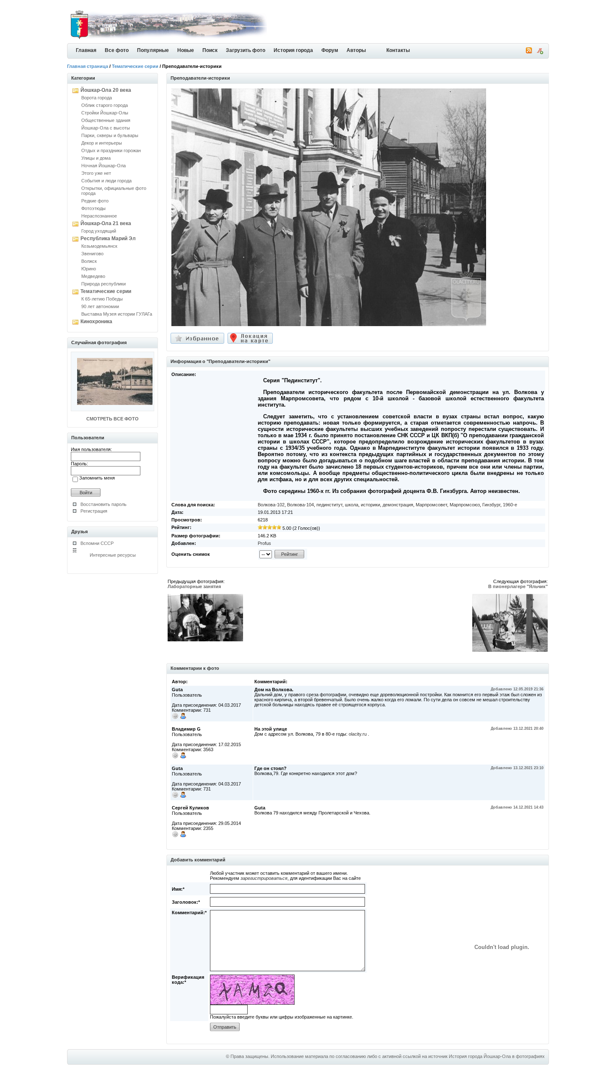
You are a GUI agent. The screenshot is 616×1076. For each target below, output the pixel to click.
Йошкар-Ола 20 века (105, 90)
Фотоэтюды (93, 208)
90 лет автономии (100, 306)
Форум (329, 50)
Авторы (356, 50)
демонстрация (398, 504)
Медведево (93, 276)
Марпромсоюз (465, 504)
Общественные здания (105, 120)
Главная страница (87, 66)
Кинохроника (96, 321)
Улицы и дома (96, 158)
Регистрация (93, 510)
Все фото (117, 50)
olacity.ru (358, 733)
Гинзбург (491, 504)
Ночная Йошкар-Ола (103, 165)
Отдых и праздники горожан (111, 150)
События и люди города (106, 180)
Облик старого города (104, 105)
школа (351, 504)
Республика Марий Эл (108, 238)
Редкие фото (95, 200)
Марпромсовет (431, 504)
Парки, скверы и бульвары (109, 135)
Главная (86, 50)
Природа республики (103, 283)
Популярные (153, 50)
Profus (264, 543)
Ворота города (96, 97)
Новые (185, 50)
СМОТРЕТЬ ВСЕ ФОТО (112, 418)
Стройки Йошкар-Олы (104, 112)
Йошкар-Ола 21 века (105, 223)
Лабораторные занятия (194, 586)
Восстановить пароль (103, 504)
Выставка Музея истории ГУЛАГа (116, 313)
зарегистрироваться (264, 878)
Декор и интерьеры (101, 142)
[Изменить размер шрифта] (539, 52)
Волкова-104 (300, 504)
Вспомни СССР (97, 543)
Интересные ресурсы (113, 554)
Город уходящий (98, 230)
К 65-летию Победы (102, 298)
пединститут (329, 504)
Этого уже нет (96, 173)
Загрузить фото (245, 50)
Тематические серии (135, 66)
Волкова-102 (271, 504)
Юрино (88, 268)
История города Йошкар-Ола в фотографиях (497, 1056)
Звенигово (92, 253)
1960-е (510, 504)
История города (293, 50)
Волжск (89, 261)
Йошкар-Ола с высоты (105, 127)
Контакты (398, 50)
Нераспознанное (99, 215)
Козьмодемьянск (99, 246)
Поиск (209, 50)
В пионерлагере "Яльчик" (518, 586)
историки (370, 504)
